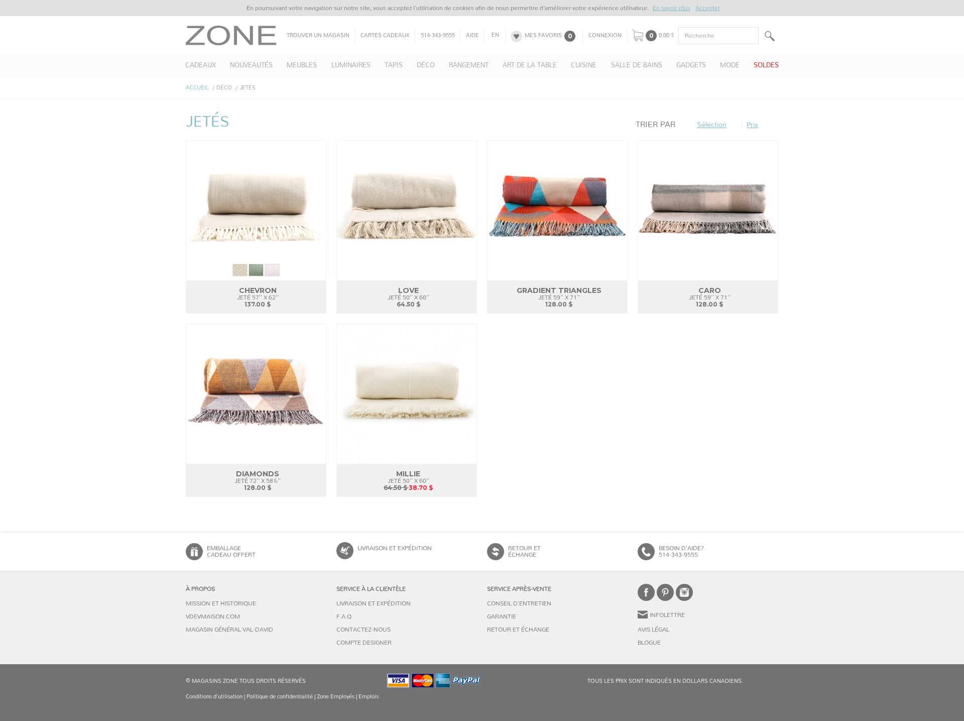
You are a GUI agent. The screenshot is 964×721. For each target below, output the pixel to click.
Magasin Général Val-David (229, 630)
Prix (752, 125)
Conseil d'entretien (519, 603)
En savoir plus (671, 8)
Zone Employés (335, 696)
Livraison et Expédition (394, 548)
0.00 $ (666, 35)
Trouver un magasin (318, 35)
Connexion (605, 35)
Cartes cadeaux (385, 35)
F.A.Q (343, 616)
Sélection (712, 125)
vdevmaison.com (213, 616)
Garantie (501, 616)
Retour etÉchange (524, 551)
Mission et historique (221, 603)
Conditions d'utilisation (214, 696)
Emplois (368, 696)
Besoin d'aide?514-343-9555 (681, 551)
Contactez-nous (363, 630)
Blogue (649, 643)
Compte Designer (364, 643)
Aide (472, 35)
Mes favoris (543, 35)
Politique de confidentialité (280, 696)
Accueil (197, 87)
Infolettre (667, 615)
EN (495, 35)
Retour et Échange (518, 630)
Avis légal (653, 630)
